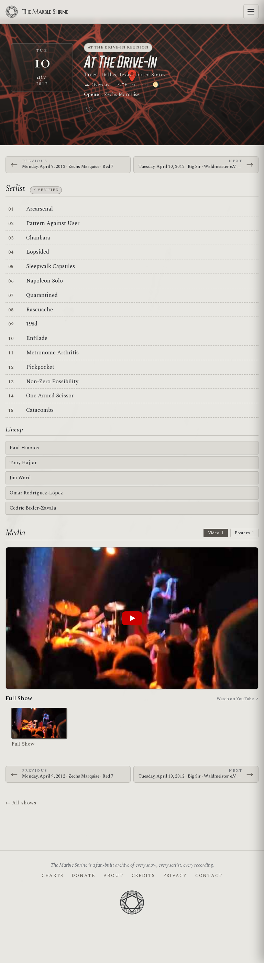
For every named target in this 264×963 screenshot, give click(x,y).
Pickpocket (40, 367)
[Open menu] (250, 11)
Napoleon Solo (44, 281)
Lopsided (37, 252)
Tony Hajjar (23, 463)
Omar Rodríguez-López (36, 493)
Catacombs (40, 410)
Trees (91, 75)
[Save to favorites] (89, 109)
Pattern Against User (52, 223)
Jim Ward (20, 478)
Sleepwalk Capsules (50, 266)
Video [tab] (215, 533)
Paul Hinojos (24, 448)
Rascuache (39, 310)
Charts (52, 875)
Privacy (175, 875)
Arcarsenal (39, 209)
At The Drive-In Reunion (118, 47)
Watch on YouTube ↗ (237, 698)
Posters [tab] (244, 533)
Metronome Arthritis (52, 353)
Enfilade (36, 338)
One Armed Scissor (50, 396)
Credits (143, 875)
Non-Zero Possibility (52, 381)
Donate (83, 875)
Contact (208, 875)
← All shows (21, 803)
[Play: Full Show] (132, 618)
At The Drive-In (120, 62)
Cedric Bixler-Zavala (33, 508)
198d (31, 324)
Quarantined (42, 295)
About (113, 875)
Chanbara (38, 238)
